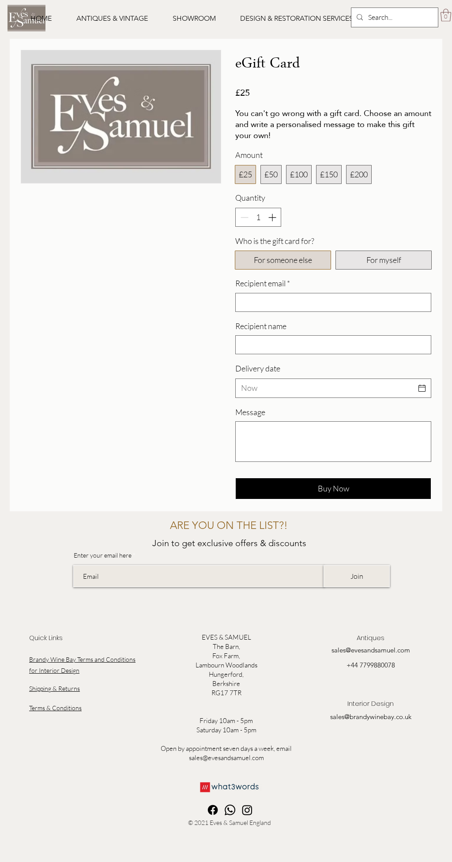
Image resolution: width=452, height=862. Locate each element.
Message (250, 412)
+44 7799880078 (371, 665)
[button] (112, 18)
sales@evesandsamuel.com (226, 757)
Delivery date (257, 368)
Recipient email (262, 283)
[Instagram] (247, 810)
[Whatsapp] (230, 810)
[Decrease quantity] (243, 217)
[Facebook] (212, 810)
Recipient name (260, 326)
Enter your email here (103, 555)
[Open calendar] (422, 388)
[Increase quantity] (273, 217)
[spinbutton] (258, 217)
